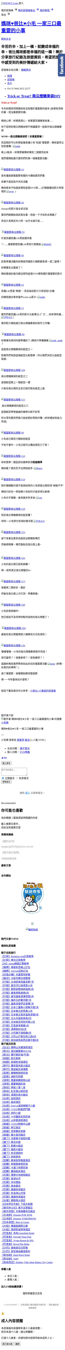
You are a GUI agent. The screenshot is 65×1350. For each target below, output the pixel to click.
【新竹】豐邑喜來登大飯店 (15, 1065)
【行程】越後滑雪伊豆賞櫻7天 (17, 1003)
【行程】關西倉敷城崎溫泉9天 (17, 989)
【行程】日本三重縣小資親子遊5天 (20, 1007)
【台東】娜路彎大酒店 (13, 1200)
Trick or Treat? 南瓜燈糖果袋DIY (33, 96)
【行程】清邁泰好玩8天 (14, 1029)
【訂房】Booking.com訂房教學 (17, 956)
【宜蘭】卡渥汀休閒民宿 (14, 1167)
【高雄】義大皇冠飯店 (13, 1135)
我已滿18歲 (7, 1344)
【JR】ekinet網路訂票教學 (15, 963)
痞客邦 (20, 740)
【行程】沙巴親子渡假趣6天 (16, 1033)
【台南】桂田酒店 (11, 1098)
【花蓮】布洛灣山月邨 (13, 1193)
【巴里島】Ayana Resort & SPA (17, 1240)
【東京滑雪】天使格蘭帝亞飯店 (18, 1211)
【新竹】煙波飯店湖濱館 (14, 1069)
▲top (4, 757)
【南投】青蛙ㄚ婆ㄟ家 (13, 1087)
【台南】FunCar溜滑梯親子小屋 (18, 1105)
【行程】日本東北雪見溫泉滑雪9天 (20, 1014)
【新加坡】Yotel (9, 1258)
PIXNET (14, 1305)
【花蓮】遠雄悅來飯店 (13, 1189)
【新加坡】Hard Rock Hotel (15, 1255)
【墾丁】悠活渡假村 (12, 1153)
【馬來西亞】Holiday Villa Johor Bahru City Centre (27, 1262)
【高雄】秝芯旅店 (11, 1127)
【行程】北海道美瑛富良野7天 (17, 982)
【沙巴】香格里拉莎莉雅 (14, 1247)
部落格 (11, 79)
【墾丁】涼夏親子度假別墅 (15, 1138)
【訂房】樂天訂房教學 (13, 960)
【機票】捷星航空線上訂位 (15, 967)
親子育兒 (25, 748)
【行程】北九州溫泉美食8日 (16, 1018)
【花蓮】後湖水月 (11, 1178)
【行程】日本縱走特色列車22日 (18, 1022)
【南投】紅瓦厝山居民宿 (14, 1091)
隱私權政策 (54, 1305)
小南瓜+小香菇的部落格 (43, 690)
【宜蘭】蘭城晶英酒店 (13, 1171)
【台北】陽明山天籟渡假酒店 (17, 1047)
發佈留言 (6, 782)
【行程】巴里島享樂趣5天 (15, 1025)
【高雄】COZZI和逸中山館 (15, 1124)
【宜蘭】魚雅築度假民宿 (14, 1164)
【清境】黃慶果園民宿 (13, 1084)
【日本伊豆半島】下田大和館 (17, 1204)
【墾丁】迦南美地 (11, 1156)
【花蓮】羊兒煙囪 (11, 1182)
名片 (9, 83)
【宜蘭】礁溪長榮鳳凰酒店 (15, 1160)
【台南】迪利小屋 (11, 1113)
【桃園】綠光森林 (11, 1058)
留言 (27, 740)
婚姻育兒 (26, 70)
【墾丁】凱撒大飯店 (12, 1146)
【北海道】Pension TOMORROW (18, 1218)
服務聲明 (32, 1308)
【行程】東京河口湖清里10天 (17, 985)
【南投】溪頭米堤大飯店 (14, 1095)
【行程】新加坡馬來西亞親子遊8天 (20, 1040)
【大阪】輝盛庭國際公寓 (14, 1226)
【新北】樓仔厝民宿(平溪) (15, 1054)
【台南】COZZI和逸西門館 (15, 1109)
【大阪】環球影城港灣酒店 (15, 1229)
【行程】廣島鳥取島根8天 (15, 993)
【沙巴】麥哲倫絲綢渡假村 (15, 1251)
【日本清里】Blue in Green (15, 1222)
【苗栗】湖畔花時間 (12, 1076)
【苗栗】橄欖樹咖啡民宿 (14, 1073)
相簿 (9, 76)
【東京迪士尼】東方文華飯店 (17, 1207)
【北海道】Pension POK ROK (16, 1215)
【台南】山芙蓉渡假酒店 (14, 1120)
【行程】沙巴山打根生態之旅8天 (18, 1036)
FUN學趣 (25, 752)
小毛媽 (4, 722)
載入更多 (6, 763)
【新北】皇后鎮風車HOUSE (16, 1051)
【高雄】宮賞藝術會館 (13, 1131)
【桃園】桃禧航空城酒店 (14, 1062)
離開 (17, 1344)
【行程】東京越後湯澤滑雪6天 (17, 996)
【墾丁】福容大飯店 (12, 1149)
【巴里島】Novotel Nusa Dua (16, 1237)
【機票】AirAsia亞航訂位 (14, 971)
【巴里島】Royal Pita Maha (15, 1244)
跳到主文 (6, 39)
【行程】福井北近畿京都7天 (16, 1000)
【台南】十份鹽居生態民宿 (15, 1116)
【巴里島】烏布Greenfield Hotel (17, 1233)
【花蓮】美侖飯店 (11, 1186)
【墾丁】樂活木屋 (11, 1142)
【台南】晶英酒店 (11, 1102)
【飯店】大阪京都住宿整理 (15, 978)
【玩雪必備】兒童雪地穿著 (15, 974)
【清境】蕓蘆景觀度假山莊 (15, 1080)
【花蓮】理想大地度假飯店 (15, 1175)
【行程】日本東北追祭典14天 (17, 1011)
